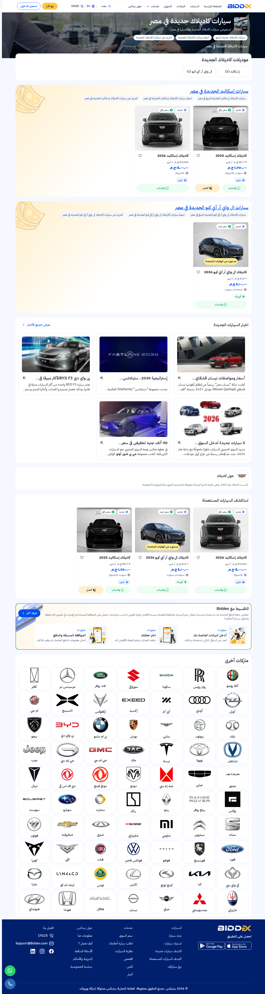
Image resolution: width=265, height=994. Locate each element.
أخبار (130, 974)
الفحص (128, 959)
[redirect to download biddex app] (238, 946)
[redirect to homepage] (239, 6)
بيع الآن (50, 6)
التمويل (168, 6)
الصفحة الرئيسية (213, 6)
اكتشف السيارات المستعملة (165, 959)
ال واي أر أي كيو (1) (199, 71)
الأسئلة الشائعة (83, 951)
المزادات (181, 6)
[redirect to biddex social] (51, 951)
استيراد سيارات (173, 943)
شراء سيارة (175, 935)
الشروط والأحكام (82, 959)
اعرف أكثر (32, 613)
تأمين (130, 966)
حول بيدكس (135, 6)
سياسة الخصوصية (81, 966)
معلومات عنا (85, 935)
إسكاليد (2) (232, 71)
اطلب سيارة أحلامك (121, 943)
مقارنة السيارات (124, 951)
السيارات (194, 6)
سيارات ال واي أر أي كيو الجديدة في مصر (211, 207)
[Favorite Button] (198, 155)
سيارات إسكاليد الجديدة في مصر (219, 91)
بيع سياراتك (175, 966)
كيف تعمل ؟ (85, 943)
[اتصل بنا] (10, 983)
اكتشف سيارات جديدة (168, 951)
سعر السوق (126, 935)
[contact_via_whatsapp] (10, 970)
